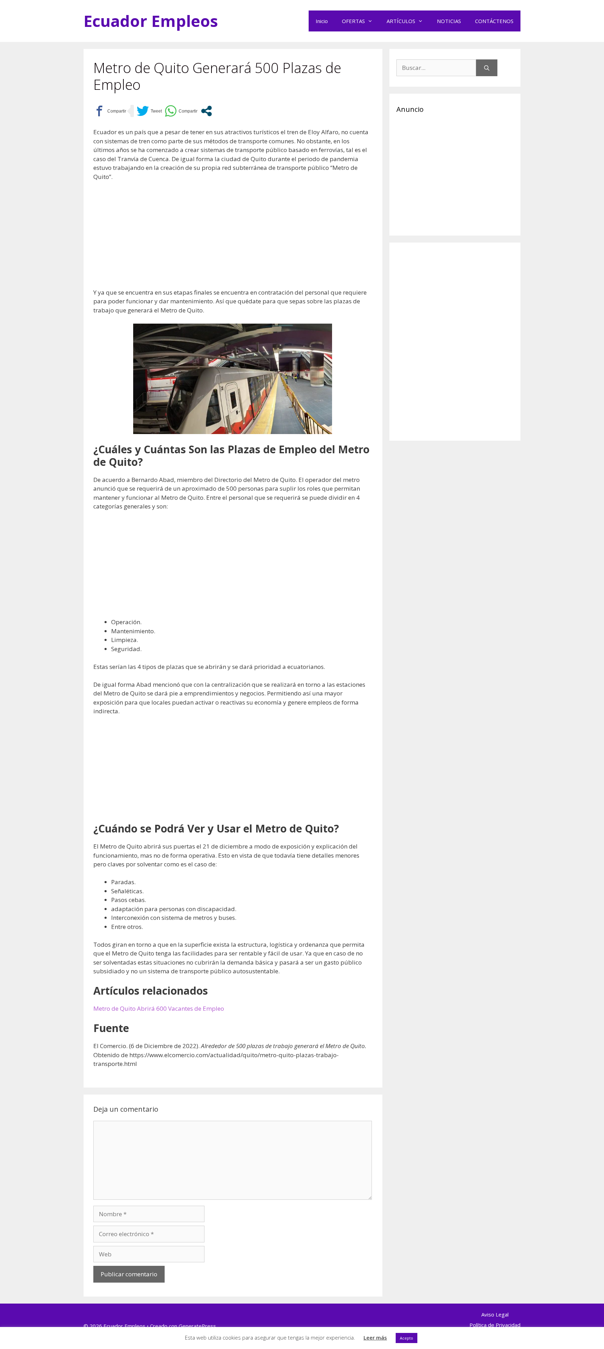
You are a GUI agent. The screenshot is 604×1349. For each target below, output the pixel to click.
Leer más (375, 1337)
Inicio (322, 20)
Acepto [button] (406, 1338)
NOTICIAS (449, 20)
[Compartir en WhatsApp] (181, 111)
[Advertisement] (232, 239)
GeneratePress (197, 1325)
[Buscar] (486, 67)
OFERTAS (353, 20)
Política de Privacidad (494, 1324)
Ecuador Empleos (151, 20)
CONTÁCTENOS (494, 20)
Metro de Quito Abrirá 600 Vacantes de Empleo (158, 1008)
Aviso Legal (495, 1314)
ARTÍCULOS (401, 20)
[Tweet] (149, 111)
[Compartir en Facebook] (109, 111)
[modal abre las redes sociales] (206, 111)
